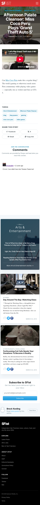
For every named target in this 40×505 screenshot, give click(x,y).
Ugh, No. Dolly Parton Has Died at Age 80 (20, 251)
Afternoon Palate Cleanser (28, 111)
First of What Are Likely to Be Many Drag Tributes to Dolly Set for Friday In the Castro (20, 244)
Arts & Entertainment (13, 10)
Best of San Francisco (9, 446)
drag (4, 115)
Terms (3, 501)
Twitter (4, 481)
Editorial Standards (8, 462)
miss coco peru (8, 119)
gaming (23, 115)
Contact (4, 469)
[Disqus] (20, 187)
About (4, 455)
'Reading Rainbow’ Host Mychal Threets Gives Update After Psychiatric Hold (20, 259)
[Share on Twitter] (8, 318)
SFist (5, 424)
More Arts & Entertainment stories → (20, 266)
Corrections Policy (7, 465)
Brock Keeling (29, 10)
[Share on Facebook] (12, 318)
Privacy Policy (6, 497)
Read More (32, 410)
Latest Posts (6, 439)
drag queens (14, 115)
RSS (3, 485)
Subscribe (20, 398)
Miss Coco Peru (11, 80)
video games (21, 119)
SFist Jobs (5, 443)
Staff (3, 459)
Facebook (5, 478)
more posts (15, 411)
